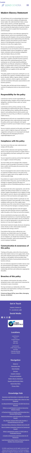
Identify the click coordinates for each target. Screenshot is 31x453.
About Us (15, 364)
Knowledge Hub (15, 366)
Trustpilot (2, 2)
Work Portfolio (15, 369)
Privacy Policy (15, 386)
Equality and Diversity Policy (15, 381)
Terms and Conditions (15, 376)
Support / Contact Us (15, 307)
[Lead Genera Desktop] (11, 5)
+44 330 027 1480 (16, 310)
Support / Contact (15, 373)
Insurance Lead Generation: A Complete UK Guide (15, 397)
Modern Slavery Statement (15, 378)
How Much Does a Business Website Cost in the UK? (15, 425)
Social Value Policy (16, 383)
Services (15, 371)
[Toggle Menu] (28, 5)
